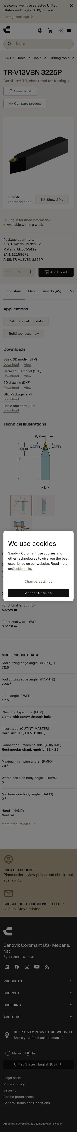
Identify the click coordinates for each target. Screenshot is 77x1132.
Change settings (39, 581)
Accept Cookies (38, 593)
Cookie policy (22, 569)
